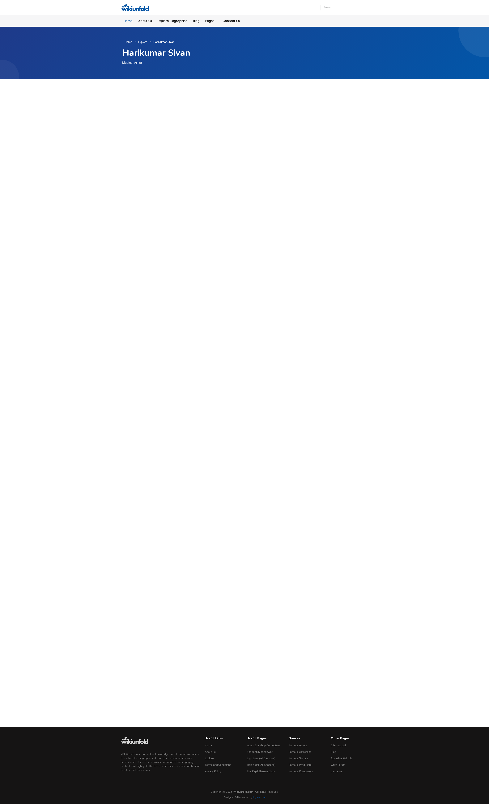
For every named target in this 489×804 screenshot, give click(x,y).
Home (128, 21)
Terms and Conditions (218, 765)
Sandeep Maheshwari (260, 752)
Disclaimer (337, 771)
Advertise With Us (341, 758)
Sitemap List (338, 745)
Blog (196, 21)
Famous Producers (300, 765)
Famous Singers (298, 758)
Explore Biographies (172, 21)
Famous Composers (301, 771)
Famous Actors (298, 745)
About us (210, 752)
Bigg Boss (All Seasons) (261, 758)
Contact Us (231, 21)
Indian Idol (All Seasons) (261, 765)
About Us (145, 21)
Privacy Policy (213, 771)
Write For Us (338, 765)
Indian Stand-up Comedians (263, 745)
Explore (142, 42)
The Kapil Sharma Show (261, 771)
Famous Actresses (300, 752)
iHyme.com (259, 797)
